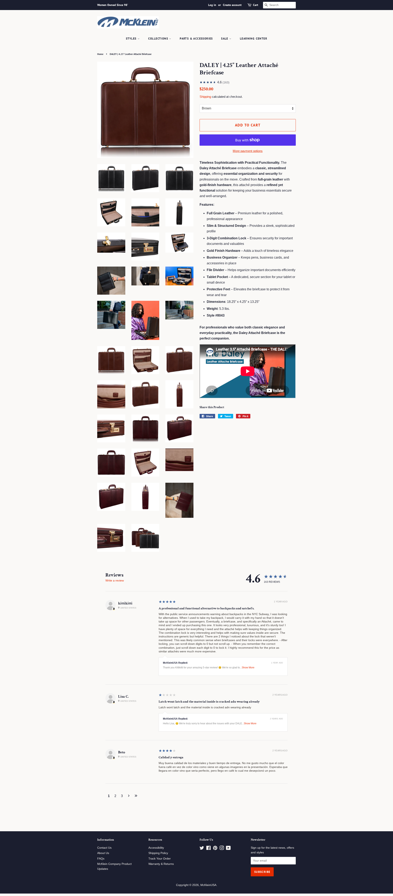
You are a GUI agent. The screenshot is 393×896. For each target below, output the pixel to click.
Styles (132, 38)
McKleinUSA (208, 885)
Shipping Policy (158, 853)
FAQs (100, 858)
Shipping (205, 96)
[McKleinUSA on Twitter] (202, 848)
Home (100, 54)
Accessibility (156, 847)
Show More (248, 667)
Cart (255, 5)
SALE (225, 38)
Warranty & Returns (161, 863)
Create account (232, 5)
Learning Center (253, 38)
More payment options (248, 151)
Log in (212, 5)
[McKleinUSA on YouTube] (228, 848)
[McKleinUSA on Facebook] (208, 848)
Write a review (114, 580)
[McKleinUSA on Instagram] (221, 848)
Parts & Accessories (196, 38)
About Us (103, 853)
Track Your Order (159, 858)
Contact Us (104, 847)
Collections (158, 38)
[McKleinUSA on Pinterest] (215, 848)
